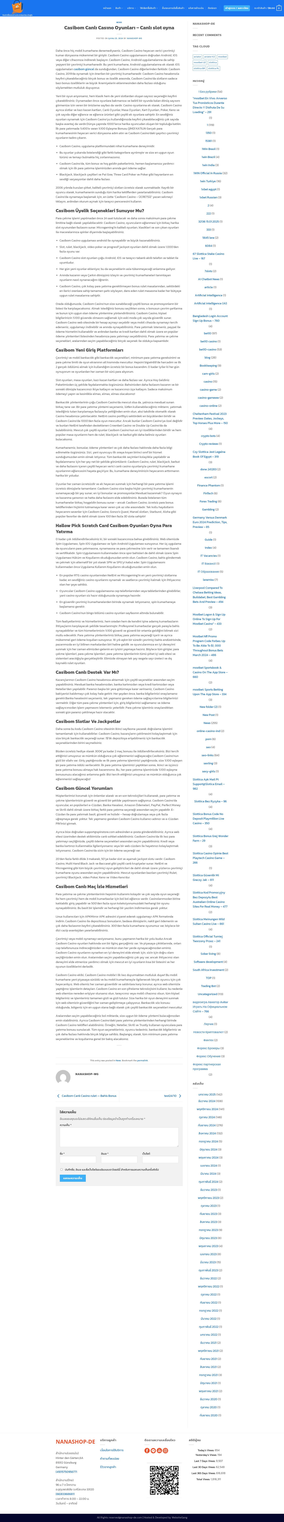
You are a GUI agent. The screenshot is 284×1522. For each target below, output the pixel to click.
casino (208, 381)
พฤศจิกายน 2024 (207, 1109)
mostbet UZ (200, 62)
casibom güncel (84, 69)
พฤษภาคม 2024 (208, 1157)
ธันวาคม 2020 (208, 1399)
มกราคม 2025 (207, 1094)
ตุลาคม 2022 (209, 1294)
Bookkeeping (208, 365)
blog (207, 357)
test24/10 (170, 1096)
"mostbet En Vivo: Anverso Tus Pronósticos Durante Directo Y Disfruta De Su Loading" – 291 (210, 105)
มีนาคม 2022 (208, 1319)
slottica (213, 62)
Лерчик (208, 1024)
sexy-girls (208, 771)
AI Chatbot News (208, 279)
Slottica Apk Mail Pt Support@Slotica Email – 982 (209, 784)
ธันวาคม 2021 (208, 1343)
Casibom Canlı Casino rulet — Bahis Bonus (88, 1096)
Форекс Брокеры (208, 1048)
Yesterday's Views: (206, 1455)
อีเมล (104, 1154)
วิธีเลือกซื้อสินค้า (148, 8)
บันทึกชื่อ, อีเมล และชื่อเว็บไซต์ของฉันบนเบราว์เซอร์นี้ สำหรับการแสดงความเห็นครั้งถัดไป (112, 1170)
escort (208, 477)
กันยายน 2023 (208, 1214)
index (208, 548)
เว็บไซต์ (146, 1154)
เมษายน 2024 (208, 1165)
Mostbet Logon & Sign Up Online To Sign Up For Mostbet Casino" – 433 (209, 619)
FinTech (208, 493)
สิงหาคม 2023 (208, 1222)
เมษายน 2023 (208, 1254)
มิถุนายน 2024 (208, 1149)
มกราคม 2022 (208, 1335)
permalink (142, 1060)
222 (208, 213)
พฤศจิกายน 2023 (208, 1198)
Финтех (208, 1040)
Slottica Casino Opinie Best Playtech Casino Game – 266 (210, 858)
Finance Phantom (208, 485)
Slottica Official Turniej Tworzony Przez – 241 (208, 938)
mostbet (222, 56)
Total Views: (203, 1479)
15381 (208, 141)
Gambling (208, 509)
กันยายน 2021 (208, 1359)
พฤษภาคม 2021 (208, 1391)
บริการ (130, 8)
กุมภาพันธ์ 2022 (208, 1327)
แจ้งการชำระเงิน (196, 8)
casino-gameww (208, 398)
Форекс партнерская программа (207, 1066)
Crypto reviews (208, 444)
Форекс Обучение (208, 1056)
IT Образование (208, 572)
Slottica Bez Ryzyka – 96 (210, 801)
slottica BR (199, 68)
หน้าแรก (107, 8)
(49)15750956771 (66, 1472)
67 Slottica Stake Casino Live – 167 (208, 256)
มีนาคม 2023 (208, 1262)
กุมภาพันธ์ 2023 (208, 1270)
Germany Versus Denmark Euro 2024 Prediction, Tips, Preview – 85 (210, 522)
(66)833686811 (65, 1494)
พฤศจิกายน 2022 (208, 1286)
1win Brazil (208, 157)
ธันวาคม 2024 (206, 1101)
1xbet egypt (208, 189)
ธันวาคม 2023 (208, 1190)
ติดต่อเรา (212, 8)
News (119, 22)
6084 (208, 246)
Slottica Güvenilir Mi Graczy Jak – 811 (206, 877)
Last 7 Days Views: (205, 1461)
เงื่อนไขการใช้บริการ (112, 1450)
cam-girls (208, 374)
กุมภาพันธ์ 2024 (208, 1182)
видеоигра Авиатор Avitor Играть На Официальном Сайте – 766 (210, 1007)
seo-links (207, 755)
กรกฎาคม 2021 (208, 1375)
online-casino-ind (208, 731)
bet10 (207, 333)
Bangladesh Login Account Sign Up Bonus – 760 (210, 318)
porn (208, 739)
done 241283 (208, 469)
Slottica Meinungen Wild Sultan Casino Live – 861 (209, 921)
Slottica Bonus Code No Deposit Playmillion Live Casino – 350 (208, 818)
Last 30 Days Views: (204, 1467)
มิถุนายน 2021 (208, 1383)
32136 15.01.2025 (208, 221)
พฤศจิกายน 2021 (208, 1351)
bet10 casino (209, 341)
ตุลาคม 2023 (209, 1206)
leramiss (208, 580)
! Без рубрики (208, 92)
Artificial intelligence (208, 295)
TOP (209, 978)
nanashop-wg (134, 38)
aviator (197, 56)
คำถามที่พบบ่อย (109, 1458)
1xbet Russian (208, 197)
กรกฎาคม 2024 (208, 1141)
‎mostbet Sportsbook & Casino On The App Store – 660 (210, 672)
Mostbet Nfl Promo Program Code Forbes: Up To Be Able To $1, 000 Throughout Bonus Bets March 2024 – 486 (209, 645)
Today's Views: (206, 1450)
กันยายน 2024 (207, 1125)
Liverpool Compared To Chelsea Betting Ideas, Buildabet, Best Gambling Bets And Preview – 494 (209, 595)
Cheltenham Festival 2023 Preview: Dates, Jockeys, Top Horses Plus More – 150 (210, 418)
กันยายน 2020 (209, 1415)
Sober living (208, 954)
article (208, 287)
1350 (209, 133)
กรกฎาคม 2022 (208, 1310)
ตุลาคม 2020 (209, 1407)
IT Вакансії (209, 563)
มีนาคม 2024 (208, 1174)
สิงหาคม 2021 (208, 1367)
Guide (209, 539)
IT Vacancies (209, 556)
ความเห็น (65, 1125)
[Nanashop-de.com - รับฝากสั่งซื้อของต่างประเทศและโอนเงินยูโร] (17, 8)
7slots (208, 271)
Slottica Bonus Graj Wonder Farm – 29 (210, 838)
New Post (209, 715)
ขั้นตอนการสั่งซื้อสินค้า (173, 8)
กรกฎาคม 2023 (208, 1230)
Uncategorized (207, 994)
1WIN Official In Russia (207, 173)
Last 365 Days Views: (204, 1473)
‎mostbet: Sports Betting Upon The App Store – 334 (209, 691)
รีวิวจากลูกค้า (108, 1467)
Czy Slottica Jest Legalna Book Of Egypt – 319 (209, 454)
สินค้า (118, 8)
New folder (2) (209, 707)
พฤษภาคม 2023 (208, 1246)
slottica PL (213, 68)
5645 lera (208, 238)
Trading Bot (208, 986)
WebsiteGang (179, 1517)
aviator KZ (209, 56)
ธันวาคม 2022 (208, 1278)
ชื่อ (62, 1154)
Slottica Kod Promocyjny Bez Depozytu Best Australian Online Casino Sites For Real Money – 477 (210, 899)
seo (208, 747)
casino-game (208, 389)
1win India (208, 165)
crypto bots (208, 436)
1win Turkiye (208, 181)
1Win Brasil (209, 149)
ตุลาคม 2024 (207, 1117)
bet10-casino (207, 349)
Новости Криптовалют (208, 1032)
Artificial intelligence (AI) (210, 303)
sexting (208, 763)
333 (208, 229)
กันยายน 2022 (208, 1302)
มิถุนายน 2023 (208, 1238)
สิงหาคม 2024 (207, 1133)
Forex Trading (208, 501)
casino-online (208, 406)
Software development (208, 962)
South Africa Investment (208, 970)
